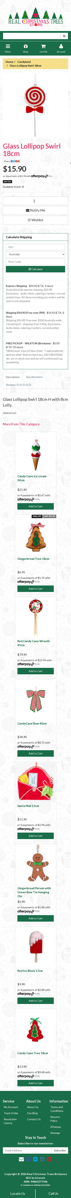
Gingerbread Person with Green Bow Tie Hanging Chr (34, 892)
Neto (47, 1185)
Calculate (37, 269)
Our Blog (32, 1113)
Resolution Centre (10, 1121)
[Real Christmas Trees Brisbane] (35, 15)
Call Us (53, 1193)
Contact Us (34, 1119)
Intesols (40, 1177)
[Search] (64, 36)
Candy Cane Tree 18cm (32, 1053)
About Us (32, 1107)
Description (13, 377)
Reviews (11, 384)
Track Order (11, 1113)
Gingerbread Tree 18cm (33, 558)
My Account (11, 1107)
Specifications (34, 377)
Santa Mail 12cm (28, 805)
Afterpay (55, 1126)
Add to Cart (36, 506)
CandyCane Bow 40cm (32, 723)
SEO (28, 1177)
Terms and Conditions (56, 1108)
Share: (7, 161)
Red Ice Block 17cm (30, 970)
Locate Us (17, 1193)
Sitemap (55, 1132)
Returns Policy (55, 1118)
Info (50, 176)
